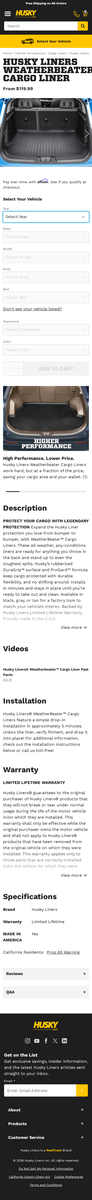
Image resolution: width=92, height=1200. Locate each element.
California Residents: (41, 952)
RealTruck (54, 1150)
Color (7, 341)
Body (6, 269)
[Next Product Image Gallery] (87, 133)
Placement (11, 321)
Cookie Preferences (68, 1177)
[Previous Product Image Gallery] (4, 133)
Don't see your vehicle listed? (32, 308)
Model (7, 249)
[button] (46, 1109)
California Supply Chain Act (29, 1177)
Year (6, 208)
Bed (6, 289)
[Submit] (82, 1090)
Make (7, 229)
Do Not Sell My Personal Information (46, 1168)
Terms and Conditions (46, 1185)
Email (9, 1081)
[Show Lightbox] (46, 132)
